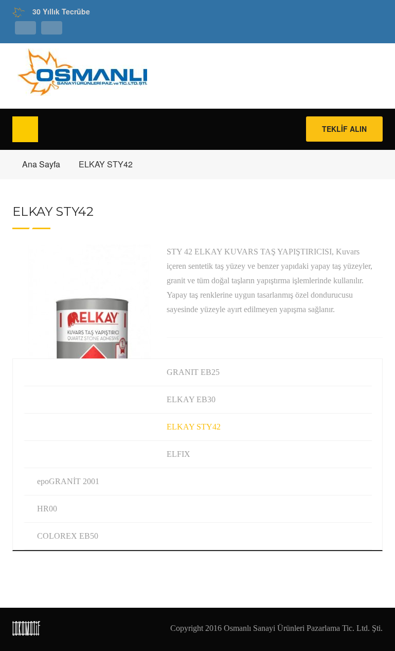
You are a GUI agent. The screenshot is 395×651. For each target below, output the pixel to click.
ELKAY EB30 (191, 399)
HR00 (47, 508)
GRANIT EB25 (193, 372)
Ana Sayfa (41, 164)
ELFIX (178, 454)
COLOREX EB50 (67, 536)
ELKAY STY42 (194, 426)
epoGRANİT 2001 (68, 481)
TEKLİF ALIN (344, 129)
